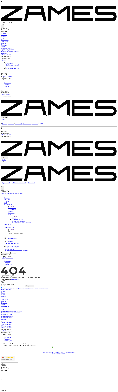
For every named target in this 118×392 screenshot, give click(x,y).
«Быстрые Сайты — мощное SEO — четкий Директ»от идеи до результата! (59, 353)
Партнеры (4, 303)
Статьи (3, 293)
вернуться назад (6, 279)
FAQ (2, 309)
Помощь (3, 319)
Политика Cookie (6, 318)
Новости (3, 301)
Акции (3, 294)
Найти (3, 365)
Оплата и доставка (6, 322)
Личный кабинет (6, 289)
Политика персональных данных (11, 311)
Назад (12, 206)
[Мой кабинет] (1, 185)
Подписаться (30, 286)
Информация (5, 306)
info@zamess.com (7, 76)
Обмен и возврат (6, 326)
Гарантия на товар (6, 324)
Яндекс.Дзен (8, 86)
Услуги (14, 218)
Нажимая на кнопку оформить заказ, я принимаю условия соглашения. (25, 288)
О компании (12, 208)
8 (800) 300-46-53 (6, 54)
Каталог (3, 291)
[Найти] (2, 26)
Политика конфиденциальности (11, 313)
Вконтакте (7, 83)
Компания (4, 296)
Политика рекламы (7, 316)
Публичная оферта (6, 314)
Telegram (7, 84)
